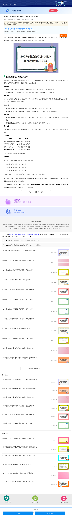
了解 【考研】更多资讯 (36, 192)
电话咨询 (50, 513)
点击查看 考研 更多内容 (35, 368)
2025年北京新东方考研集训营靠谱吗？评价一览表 (23, 240)
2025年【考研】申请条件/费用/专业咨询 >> (19, 29)
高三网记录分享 (7, 4)
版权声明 (36, 509)
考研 (15, 4)
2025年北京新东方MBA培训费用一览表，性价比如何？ (25, 245)
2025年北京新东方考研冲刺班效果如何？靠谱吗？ (24, 234)
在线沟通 (18, 513)
